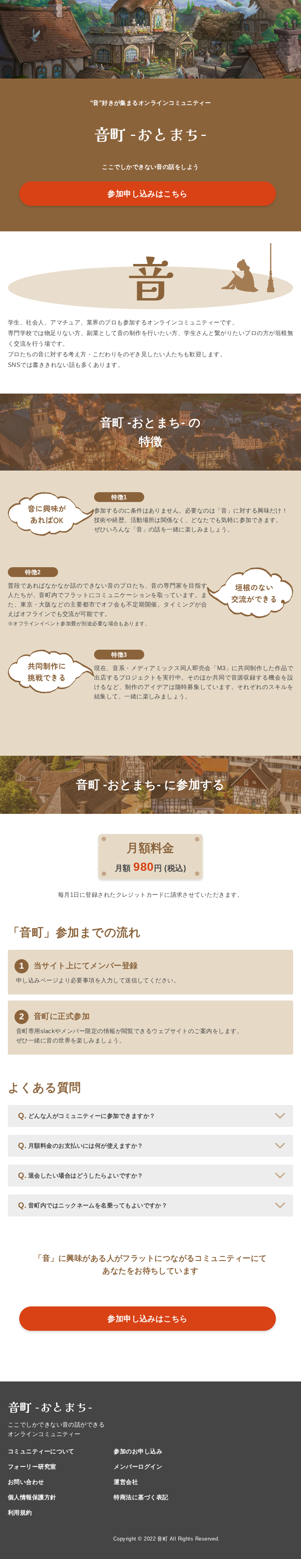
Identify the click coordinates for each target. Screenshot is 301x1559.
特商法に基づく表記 (141, 1497)
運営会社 (126, 1481)
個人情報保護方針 (32, 1497)
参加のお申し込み (138, 1451)
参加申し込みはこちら (147, 193)
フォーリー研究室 (32, 1466)
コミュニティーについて (41, 1451)
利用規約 (20, 1512)
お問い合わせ (26, 1481)
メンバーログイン (138, 1466)
